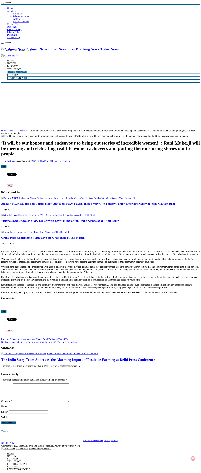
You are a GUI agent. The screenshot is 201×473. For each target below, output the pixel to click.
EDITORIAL (13, 75)
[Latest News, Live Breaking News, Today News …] (26, 448)
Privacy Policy (14, 32)
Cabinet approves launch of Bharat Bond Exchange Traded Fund (35, 339)
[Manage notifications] (193, 458)
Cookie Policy (13, 37)
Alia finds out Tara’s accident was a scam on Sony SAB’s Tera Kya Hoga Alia (40, 342)
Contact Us (12, 24)
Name (5, 406)
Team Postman (8, 161)
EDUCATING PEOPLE (18, 78)
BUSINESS (12, 66)
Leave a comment (62, 161)
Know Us (17, 13)
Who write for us (21, 16)
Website (5, 417)
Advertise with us (21, 21)
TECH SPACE (14, 69)
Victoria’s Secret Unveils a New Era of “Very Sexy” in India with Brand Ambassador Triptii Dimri (60, 220)
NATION (11, 63)
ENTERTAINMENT (17, 72)
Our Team (11, 27)
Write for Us (18, 19)
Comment (6, 401)
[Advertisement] (100, 104)
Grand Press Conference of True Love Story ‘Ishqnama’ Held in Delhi (43, 237)
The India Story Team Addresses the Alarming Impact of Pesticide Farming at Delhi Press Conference (78, 360)
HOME (10, 60)
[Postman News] (9, 55)
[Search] (2, 3)
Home (10, 8)
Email (4, 412)
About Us (11, 11)
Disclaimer (12, 35)
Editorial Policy (14, 29)
